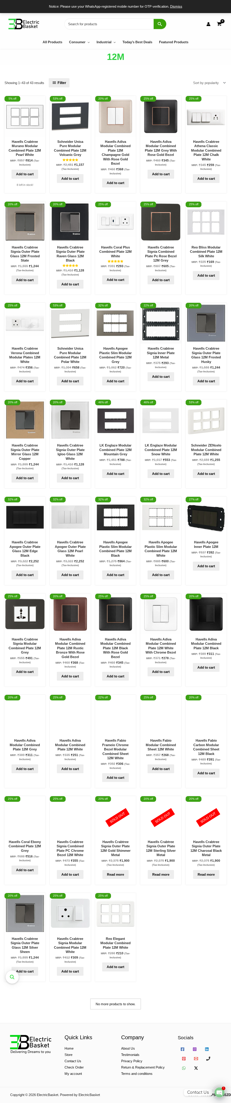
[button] (87, 42)
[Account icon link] (208, 24)
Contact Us (73, 1061)
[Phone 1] (208, 1058)
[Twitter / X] (196, 1068)
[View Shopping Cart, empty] (219, 24)
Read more (115, 874)
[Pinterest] (184, 1058)
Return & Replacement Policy (143, 1067)
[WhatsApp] (184, 1068)
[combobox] (115, 24)
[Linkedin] (207, 1049)
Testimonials (130, 1055)
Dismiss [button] (176, 6)
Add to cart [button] (25, 174)
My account (73, 1074)
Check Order (74, 1067)
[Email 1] (196, 1058)
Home (69, 1048)
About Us (128, 1048)
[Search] (160, 24)
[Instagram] (194, 1049)
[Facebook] (182, 1049)
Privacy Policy (131, 1061)
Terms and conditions (136, 1074)
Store (68, 1055)
